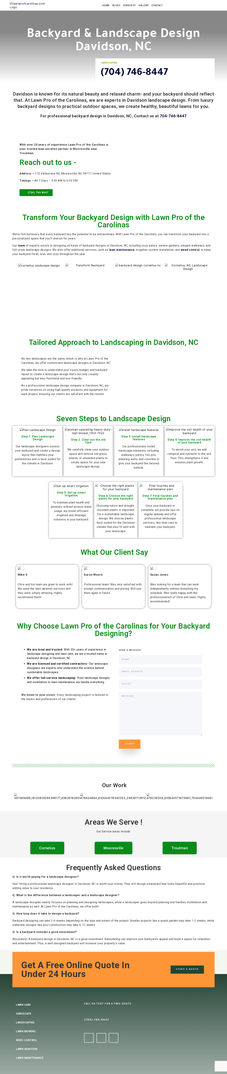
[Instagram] (113, 1038)
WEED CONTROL (26, 1040)
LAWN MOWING (26, 1031)
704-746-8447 (173, 116)
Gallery (144, 6)
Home (106, 6)
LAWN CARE (23, 1005)
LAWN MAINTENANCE (29, 1058)
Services (128, 6)
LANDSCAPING (25, 1023)
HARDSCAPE (23, 1014)
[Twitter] (101, 1038)
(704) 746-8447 (134, 73)
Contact (157, 6)
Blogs (116, 6)
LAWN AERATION (26, 1049)
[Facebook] (89, 1038)
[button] (18, 798)
